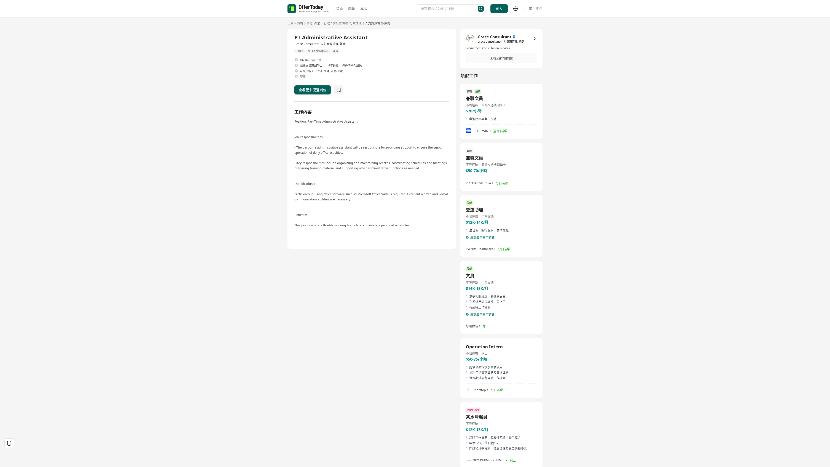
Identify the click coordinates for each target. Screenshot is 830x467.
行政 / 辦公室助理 (336, 23)
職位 (351, 8)
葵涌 (317, 23)
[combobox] (449, 8)
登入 (499, 8)
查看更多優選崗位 (312, 90)
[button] (501, 58)
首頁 (339, 8)
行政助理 (356, 23)
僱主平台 (536, 8)
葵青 (309, 23)
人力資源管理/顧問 (377, 23)
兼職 (300, 23)
